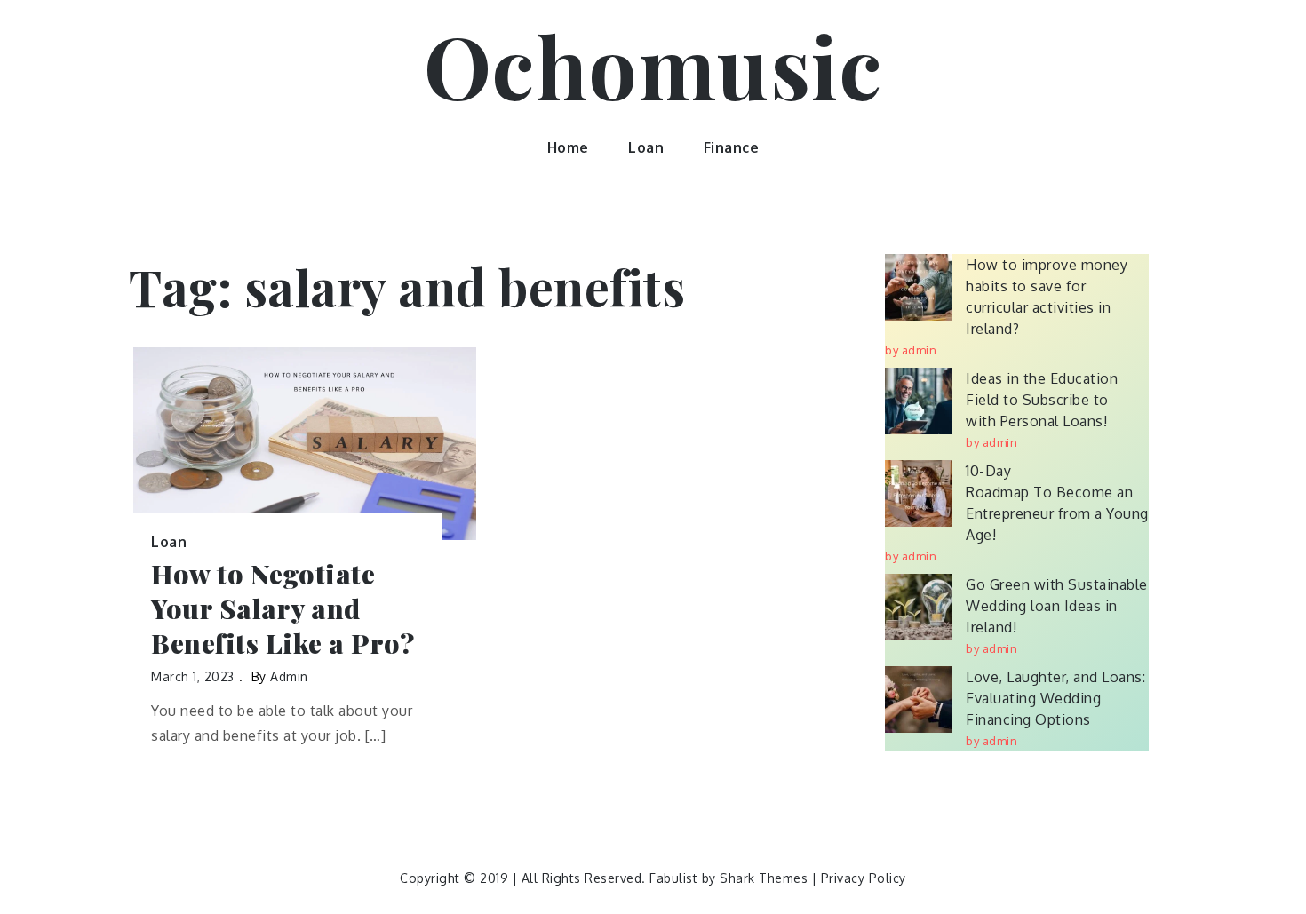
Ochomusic (653, 65)
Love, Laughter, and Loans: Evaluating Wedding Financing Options (1055, 698)
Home (568, 147)
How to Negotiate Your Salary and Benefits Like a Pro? (282, 609)
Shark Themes (766, 878)
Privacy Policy (863, 878)
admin (289, 676)
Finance (732, 147)
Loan (646, 147)
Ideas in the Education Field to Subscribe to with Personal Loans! (1042, 400)
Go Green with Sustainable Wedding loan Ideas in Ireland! (1057, 606)
